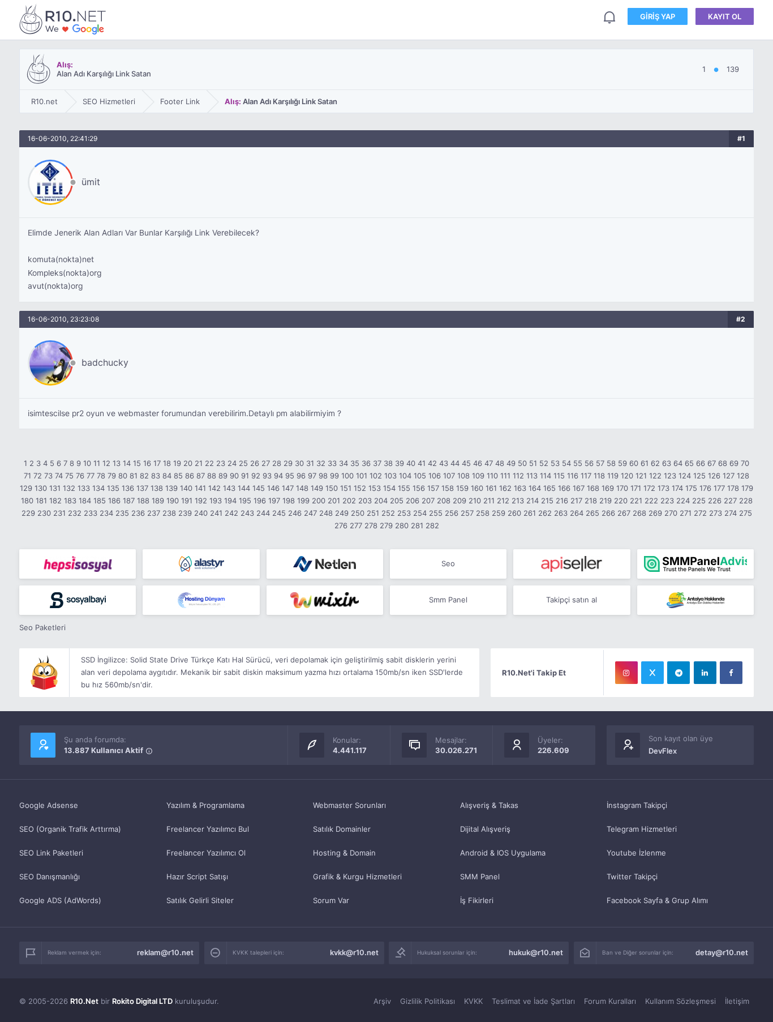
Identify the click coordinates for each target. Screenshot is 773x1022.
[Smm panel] (695, 564)
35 (354, 463)
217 (576, 500)
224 (683, 500)
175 (691, 488)
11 (96, 463)
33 (332, 463)
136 (128, 488)
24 (232, 463)
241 (216, 513)
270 (670, 513)
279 (386, 525)
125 (699, 475)
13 (117, 463)
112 (518, 475)
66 (700, 463)
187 (129, 500)
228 (746, 500)
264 (576, 513)
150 (331, 488)
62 (655, 463)
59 (622, 463)
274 (730, 513)
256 (451, 513)
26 (254, 463)
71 (27, 475)
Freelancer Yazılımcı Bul (207, 828)
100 (347, 475)
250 (357, 513)
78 (101, 475)
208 (443, 500)
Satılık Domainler (342, 828)
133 (84, 488)
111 (505, 475)
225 (699, 500)
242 (231, 513)
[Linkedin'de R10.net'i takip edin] (705, 672)
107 (449, 475)
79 (112, 475)
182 (55, 500)
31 (310, 463)
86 (189, 475)
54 (566, 463)
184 (85, 500)
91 (245, 475)
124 (684, 475)
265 (592, 513)
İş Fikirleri (476, 900)
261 (529, 513)
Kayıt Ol (724, 16)
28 (276, 463)
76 (80, 475)
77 (91, 475)
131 (55, 488)
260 (514, 513)
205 (396, 500)
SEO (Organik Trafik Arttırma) (70, 828)
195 (245, 500)
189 (158, 500)
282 (432, 525)
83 (155, 475)
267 (623, 513)
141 (200, 488)
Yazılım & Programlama (205, 805)
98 (323, 475)
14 (127, 463)
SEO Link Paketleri (51, 852)
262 (545, 513)
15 (137, 463)
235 (122, 513)
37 (377, 463)
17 (157, 463)
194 (230, 500)
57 (600, 463)
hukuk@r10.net (536, 952)
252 (388, 513)
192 (201, 500)
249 (342, 513)
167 (579, 488)
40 (410, 463)
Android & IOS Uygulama (503, 852)
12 (106, 463)
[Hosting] (201, 564)
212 (503, 500)
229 (28, 513)
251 (373, 513)
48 (499, 463)
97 (312, 475)
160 (477, 488)
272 (700, 513)
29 (288, 463)
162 (505, 488)
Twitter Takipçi (632, 876)
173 (663, 488)
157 (433, 488)
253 (404, 513)
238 (169, 513)
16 (147, 463)
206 (412, 500)
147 (288, 488)
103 (390, 475)
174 (677, 488)
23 (220, 463)
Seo (448, 563)
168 (593, 488)
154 (389, 488)
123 (670, 475)
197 (274, 500)
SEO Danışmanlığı (49, 876)
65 (689, 463)
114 (545, 475)
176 (705, 488)
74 (59, 475)
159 (462, 488)
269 (655, 513)
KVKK (473, 1001)
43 (443, 463)
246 (295, 513)
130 (41, 488)
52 (543, 463)
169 (608, 488)
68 (722, 463)
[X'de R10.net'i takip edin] (652, 672)
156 (419, 488)
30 (299, 463)
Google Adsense (48, 805)
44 (454, 463)
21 (199, 463)
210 (475, 500)
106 (434, 475)
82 (144, 475)
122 (655, 475)
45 (466, 463)
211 (489, 500)
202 (349, 500)
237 (153, 513)
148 (302, 488)
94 (278, 475)
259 (498, 513)
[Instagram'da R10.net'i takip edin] (626, 672)
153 (374, 488)
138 (157, 488)
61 (645, 463)
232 (74, 513)
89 (222, 475)
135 (113, 488)
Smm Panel (448, 599)
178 (733, 488)
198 (288, 500)
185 (99, 500)
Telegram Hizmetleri (642, 828)
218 (591, 500)
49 (511, 463)
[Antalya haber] (695, 600)
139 (171, 488)
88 (211, 475)
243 (247, 513)
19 (177, 463)
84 (166, 475)
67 (711, 463)
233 (90, 513)
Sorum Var (331, 900)
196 (260, 500)
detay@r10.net (721, 952)
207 (428, 500)
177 (719, 488)
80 (122, 475)
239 (185, 513)
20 (187, 463)
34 (343, 463)
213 (518, 500)
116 (572, 475)
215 (547, 500)
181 (41, 500)
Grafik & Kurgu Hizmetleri (357, 876)
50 (522, 463)
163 (520, 488)
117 (586, 475)
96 (301, 475)
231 (59, 513)
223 (667, 500)
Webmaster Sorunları (349, 805)
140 (186, 488)
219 (605, 500)
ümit (90, 181)
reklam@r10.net (165, 952)
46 (477, 463)
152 (360, 488)
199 (303, 500)
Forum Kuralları (610, 1001)
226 (715, 500)
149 (317, 488)
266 (608, 513)
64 (677, 463)
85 (178, 475)
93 (267, 475)
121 (641, 475)
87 (200, 475)
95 (289, 475)
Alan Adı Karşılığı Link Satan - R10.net (64, 19)
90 (234, 475)
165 (549, 488)
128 (743, 475)
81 (134, 475)
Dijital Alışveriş (485, 828)
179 (747, 488)
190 (172, 500)
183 (70, 500)
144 (244, 488)
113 (532, 475)
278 (370, 525)
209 (459, 500)
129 (26, 488)
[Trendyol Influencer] (325, 600)
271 (686, 513)
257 (467, 513)
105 (420, 475)
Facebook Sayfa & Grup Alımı (657, 900)
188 (143, 500)
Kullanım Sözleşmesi (680, 1001)
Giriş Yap (657, 16)
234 (106, 513)
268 (639, 513)
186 (114, 500)
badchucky (104, 362)
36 (366, 463)
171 (635, 488)
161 (491, 488)
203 (365, 500)
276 (340, 525)
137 (142, 488)
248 (326, 513)
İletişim (737, 1001)
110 (492, 475)
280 (402, 525)
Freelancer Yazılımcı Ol (206, 852)
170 (622, 488)
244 (263, 513)
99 (334, 475)
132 (69, 488)
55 (577, 463)
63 (666, 463)
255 (436, 513)
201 (334, 500)
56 (589, 463)
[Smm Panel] (77, 564)
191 (186, 500)
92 (255, 475)
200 (318, 500)
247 (310, 513)
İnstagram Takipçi (637, 805)
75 (69, 475)
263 (561, 513)
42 (432, 463)
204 (381, 500)
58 (611, 463)
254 (420, 513)
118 (599, 475)
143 (229, 488)
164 (535, 488)
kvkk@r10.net (354, 952)
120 (627, 475)
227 (730, 500)
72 (37, 475)
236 (138, 513)
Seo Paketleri (42, 627)
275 (745, 513)
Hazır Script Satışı (197, 876)
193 (215, 500)
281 (417, 525)
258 (482, 513)
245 (279, 513)
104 (405, 475)
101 (361, 475)
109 (478, 475)
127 (729, 475)
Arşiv (382, 1001)
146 (273, 488)
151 (345, 488)
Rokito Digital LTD (142, 1001)
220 (621, 500)
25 (243, 463)
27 (265, 463)
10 (87, 463)
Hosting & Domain (344, 852)
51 (533, 463)
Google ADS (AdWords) (60, 900)
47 (488, 463)
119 (613, 475)
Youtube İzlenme (636, 852)
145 (258, 488)
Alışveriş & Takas (489, 805)
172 (649, 488)
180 (27, 500)
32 (320, 463)
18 (167, 463)
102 (376, 475)
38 (388, 463)
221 (636, 500)
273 (715, 513)
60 (633, 463)
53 (555, 463)
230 (44, 513)
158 (447, 488)
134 (98, 488)
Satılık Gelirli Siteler (200, 900)
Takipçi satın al (571, 599)
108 (463, 475)
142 (214, 488)
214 (532, 500)
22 (209, 463)
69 (733, 463)
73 (48, 475)
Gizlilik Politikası (427, 1001)
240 (201, 513)
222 (651, 500)
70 (745, 463)
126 (714, 475)
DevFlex (663, 750)
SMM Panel (480, 876)
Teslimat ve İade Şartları (533, 1001)
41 (422, 463)
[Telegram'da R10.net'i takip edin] (678, 672)
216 (562, 500)
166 (564, 488)
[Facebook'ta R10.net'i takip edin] (731, 672)
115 (559, 475)
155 (404, 488)
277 (356, 525)
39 (399, 463)
